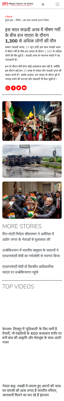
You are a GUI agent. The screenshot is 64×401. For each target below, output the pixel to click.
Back (9, 16)
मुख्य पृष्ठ (9, 20)
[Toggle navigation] (57, 4)
